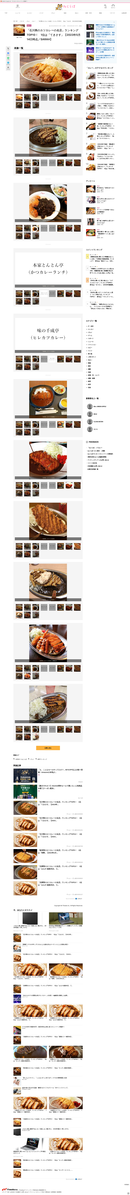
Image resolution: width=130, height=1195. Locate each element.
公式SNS (12, 1192)
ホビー (90, 347)
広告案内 (18, 1192)
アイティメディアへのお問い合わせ (97, 460)
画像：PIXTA (19, 37)
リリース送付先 (91, 463)
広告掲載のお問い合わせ (94, 466)
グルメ (53, 13)
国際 (89, 369)
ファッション (92, 344)
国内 (89, 366)
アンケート (90, 181)
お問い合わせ (25, 1192)
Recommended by (70, 898)
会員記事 (124, 13)
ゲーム (90, 335)
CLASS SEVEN (98, 421)
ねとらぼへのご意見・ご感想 (95, 451)
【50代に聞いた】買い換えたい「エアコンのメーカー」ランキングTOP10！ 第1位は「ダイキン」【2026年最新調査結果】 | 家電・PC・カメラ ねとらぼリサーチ (102, 285)
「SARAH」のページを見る (45, 155)
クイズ (41, 13)
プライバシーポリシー (35, 1192)
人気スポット (92, 357)
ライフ (90, 351)
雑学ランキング (42, 759)
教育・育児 (89, 13)
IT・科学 (90, 326)
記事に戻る (48, 748)
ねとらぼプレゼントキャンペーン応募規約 (99, 454)
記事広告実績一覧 (92, 469)
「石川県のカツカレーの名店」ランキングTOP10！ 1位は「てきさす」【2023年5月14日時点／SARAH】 (54, 35)
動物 (100, 13)
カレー (29, 25)
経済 (89, 384)
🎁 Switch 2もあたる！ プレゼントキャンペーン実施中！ (14, 1)
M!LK (95, 414)
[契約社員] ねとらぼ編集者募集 (96, 457)
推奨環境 (59, 1192)
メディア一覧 (5, 1192)
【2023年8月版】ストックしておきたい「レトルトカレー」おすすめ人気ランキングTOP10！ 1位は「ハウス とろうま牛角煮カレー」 (106, 158)
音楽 (89, 387)
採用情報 (53, 1192)
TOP (6, 13)
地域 (65, 13)
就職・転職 (91, 378)
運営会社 (47, 1192)
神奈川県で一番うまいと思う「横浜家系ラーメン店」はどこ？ (105, 234)
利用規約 (126, 1184)
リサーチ (112, 13)
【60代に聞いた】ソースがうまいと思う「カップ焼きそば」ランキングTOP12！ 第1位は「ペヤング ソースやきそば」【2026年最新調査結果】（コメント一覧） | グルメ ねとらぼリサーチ (102, 297)
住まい (77, 13)
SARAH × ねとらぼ (21, 759)
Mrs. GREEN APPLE (100, 406)
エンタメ (29, 13)
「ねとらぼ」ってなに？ (94, 447)
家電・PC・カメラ (93, 375)
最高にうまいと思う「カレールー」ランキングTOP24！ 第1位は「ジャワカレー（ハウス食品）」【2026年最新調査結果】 (106, 118)
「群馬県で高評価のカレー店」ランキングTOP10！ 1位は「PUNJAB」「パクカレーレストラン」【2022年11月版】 (106, 128)
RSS (43, 1192)
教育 (89, 381)
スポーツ (90, 338)
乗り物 (90, 354)
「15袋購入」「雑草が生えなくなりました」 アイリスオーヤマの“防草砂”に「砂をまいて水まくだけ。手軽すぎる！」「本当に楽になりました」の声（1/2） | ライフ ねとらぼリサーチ (102, 308)
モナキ (96, 429)
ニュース (17, 13)
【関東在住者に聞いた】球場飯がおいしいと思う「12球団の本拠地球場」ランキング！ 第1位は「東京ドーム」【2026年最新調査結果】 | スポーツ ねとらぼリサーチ (102, 261)
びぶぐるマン (79, 43)
